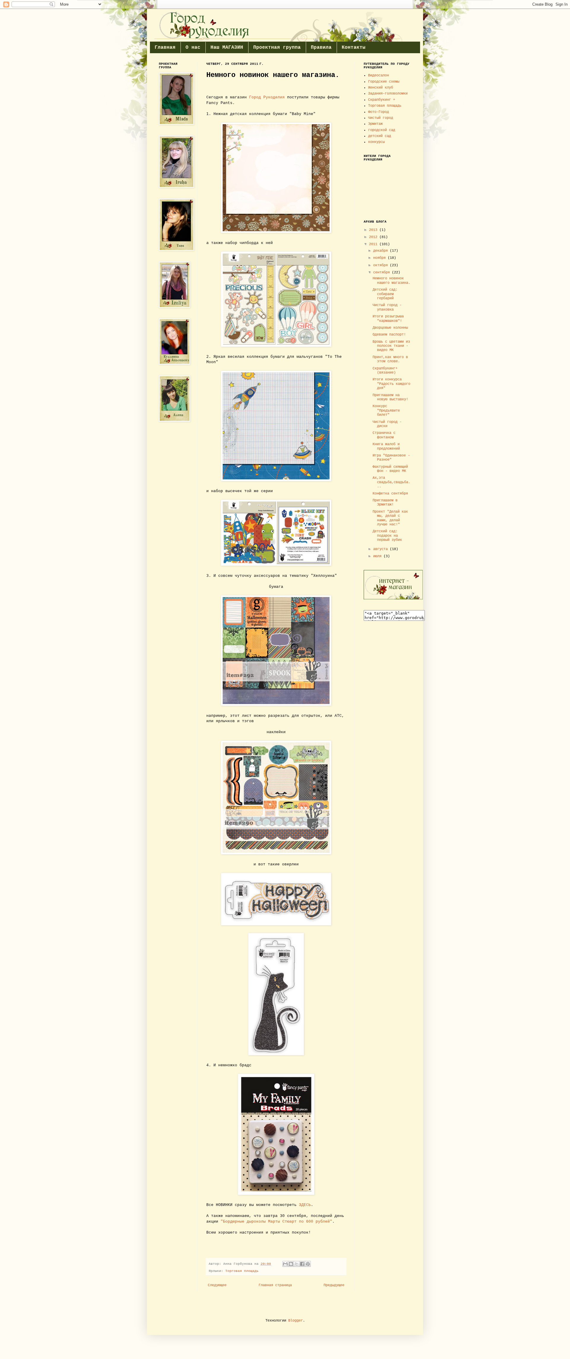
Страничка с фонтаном (384, 435)
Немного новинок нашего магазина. (391, 280)
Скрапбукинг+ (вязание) (385, 370)
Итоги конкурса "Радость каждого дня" (391, 383)
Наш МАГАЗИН (226, 47)
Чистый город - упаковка (387, 307)
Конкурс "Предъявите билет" (386, 410)
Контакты (353, 47)
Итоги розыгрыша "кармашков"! (388, 318)
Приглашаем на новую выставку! (390, 397)
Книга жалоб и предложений (386, 446)
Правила (321, 47)
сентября (382, 272)
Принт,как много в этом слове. (390, 359)
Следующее (217, 1285)
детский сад (379, 136)
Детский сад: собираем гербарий (385, 294)
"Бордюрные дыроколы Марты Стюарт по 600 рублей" (276, 1221)
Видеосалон (378, 75)
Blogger (295, 1321)
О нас (193, 47)
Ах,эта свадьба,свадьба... (391, 482)
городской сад (381, 130)
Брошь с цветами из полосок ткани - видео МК (391, 346)
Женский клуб (380, 88)
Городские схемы (383, 82)
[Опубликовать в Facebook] (302, 1264)
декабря (381, 251)
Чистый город (380, 118)
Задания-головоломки (388, 94)
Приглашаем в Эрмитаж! (385, 502)
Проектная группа (277, 47)
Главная (165, 47)
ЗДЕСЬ (305, 1205)
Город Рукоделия (267, 97)
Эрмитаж (375, 124)
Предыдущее (334, 1285)
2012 (374, 237)
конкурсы (376, 142)
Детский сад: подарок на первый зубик (387, 535)
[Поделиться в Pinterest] (308, 1264)
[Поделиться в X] (297, 1264)
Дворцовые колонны (390, 328)
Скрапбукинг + (381, 100)
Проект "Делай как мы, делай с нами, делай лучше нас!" (390, 518)
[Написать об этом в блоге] (291, 1264)
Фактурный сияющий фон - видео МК (390, 469)
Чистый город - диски (387, 424)
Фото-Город (378, 112)
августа (381, 549)
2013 (374, 230)
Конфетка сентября (390, 494)
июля (378, 556)
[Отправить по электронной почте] (285, 1264)
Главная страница (275, 1285)
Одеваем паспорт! (389, 335)
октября (381, 265)
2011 (374, 244)
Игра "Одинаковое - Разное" (391, 457)
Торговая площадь (242, 1271)
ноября (380, 258)
